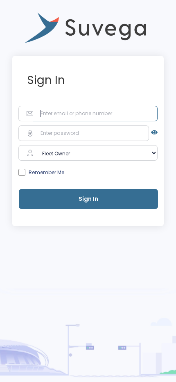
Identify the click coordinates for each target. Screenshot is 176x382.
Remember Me (46, 172)
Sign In (88, 199)
